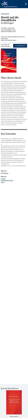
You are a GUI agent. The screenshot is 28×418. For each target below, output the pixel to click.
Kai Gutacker (5, 14)
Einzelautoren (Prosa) (7, 180)
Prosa (2, 182)
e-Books (3, 179)
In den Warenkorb (20, 46)
